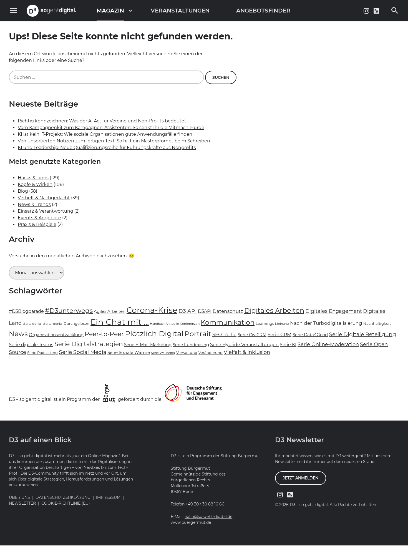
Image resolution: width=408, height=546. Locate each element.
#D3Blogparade (26, 311)
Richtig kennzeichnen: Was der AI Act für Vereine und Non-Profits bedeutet (102, 121)
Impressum (108, 497)
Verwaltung (186, 352)
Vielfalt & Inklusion (247, 352)
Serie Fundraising (191, 344)
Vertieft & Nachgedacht (44, 197)
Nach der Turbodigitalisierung (326, 323)
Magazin (110, 10)
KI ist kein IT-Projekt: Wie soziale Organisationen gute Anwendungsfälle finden (105, 134)
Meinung (282, 324)
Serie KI (288, 344)
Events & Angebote (39, 217)
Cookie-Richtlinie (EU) (65, 503)
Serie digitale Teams (31, 344)
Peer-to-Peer (104, 334)
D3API (204, 311)
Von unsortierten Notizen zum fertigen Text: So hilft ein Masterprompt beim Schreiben (114, 141)
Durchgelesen (76, 323)
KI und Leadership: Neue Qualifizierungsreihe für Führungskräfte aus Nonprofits (107, 147)
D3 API (187, 311)
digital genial (52, 324)
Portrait (198, 333)
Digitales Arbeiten (274, 310)
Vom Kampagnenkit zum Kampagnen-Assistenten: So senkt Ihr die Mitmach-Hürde (111, 127)
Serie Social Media (82, 352)
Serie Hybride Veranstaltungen (244, 344)
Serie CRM (279, 334)
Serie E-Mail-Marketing (148, 344)
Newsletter (22, 503)
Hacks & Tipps (33, 177)
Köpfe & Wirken (35, 184)
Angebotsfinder (263, 10)
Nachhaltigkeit (377, 323)
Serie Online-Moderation (328, 344)
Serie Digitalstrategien (88, 344)
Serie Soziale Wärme (128, 352)
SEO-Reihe (224, 334)
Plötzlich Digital (154, 333)
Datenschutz (228, 311)
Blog (23, 191)
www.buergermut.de (191, 522)
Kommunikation (228, 322)
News (18, 334)
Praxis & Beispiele (37, 224)
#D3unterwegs (69, 310)
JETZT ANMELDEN (300, 477)
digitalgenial (32, 324)
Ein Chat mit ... (119, 322)
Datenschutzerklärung (63, 497)
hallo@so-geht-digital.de (208, 516)
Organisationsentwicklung (56, 334)
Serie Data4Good (310, 334)
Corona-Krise (152, 310)
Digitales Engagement (333, 311)
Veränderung (210, 352)
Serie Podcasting (42, 352)
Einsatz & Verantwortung (45, 211)
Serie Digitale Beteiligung (362, 334)
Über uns (19, 497)
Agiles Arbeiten (109, 311)
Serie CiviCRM (252, 334)
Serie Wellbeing (163, 353)
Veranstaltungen (180, 10)
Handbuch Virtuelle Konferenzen (175, 324)
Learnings (265, 323)
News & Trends (34, 204)
